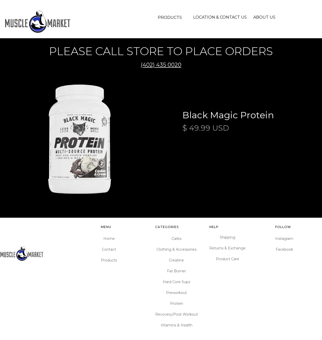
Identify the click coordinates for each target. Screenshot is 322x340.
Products (109, 260)
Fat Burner (176, 271)
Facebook (284, 249)
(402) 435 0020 (161, 64)
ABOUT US (264, 17)
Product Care (227, 259)
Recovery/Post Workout (176, 314)
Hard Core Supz (176, 282)
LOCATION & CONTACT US (220, 17)
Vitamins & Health (176, 325)
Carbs (176, 238)
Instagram (284, 238)
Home (109, 238)
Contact (109, 249)
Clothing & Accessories (176, 249)
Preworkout (176, 292)
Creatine (176, 260)
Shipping (227, 237)
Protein (176, 303)
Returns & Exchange (227, 248)
